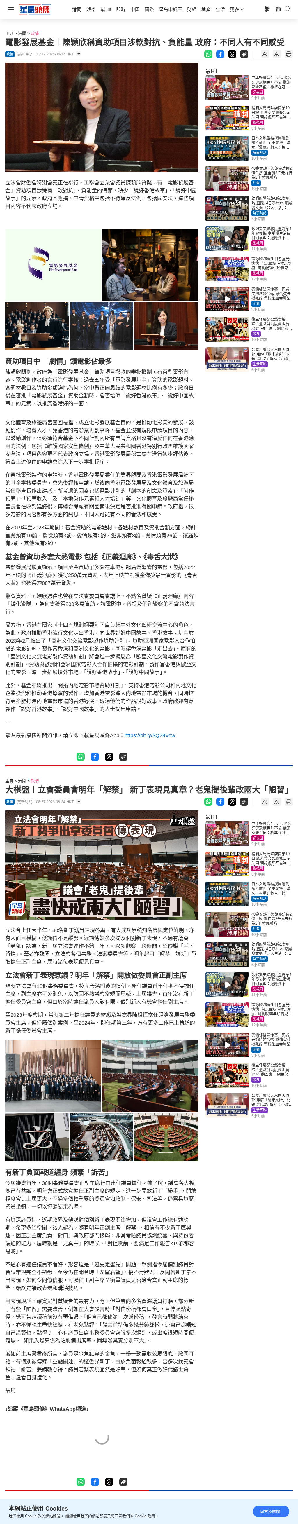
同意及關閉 (270, 1511)
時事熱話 (260, 152)
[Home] (35, 9)
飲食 (256, 334)
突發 (256, 304)
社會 (256, 183)
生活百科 (260, 364)
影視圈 (258, 92)
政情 (35, 33)
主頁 (9, 33)
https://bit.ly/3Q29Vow (150, 735)
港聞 (22, 33)
